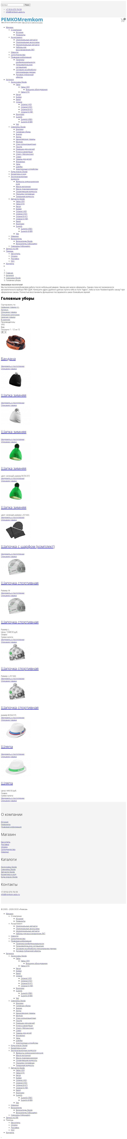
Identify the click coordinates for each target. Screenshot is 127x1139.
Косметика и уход (18, 174)
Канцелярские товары (25, 139)
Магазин (9, 27)
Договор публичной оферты (28, 951)
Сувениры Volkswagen (20, 246)
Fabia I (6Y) (25, 87)
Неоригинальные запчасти (27, 44)
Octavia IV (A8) (27, 112)
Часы (18, 164)
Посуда (19, 146)
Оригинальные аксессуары (27, 42)
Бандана (8, 358)
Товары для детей (24, 159)
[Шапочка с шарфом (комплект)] (16, 539)
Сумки (18, 156)
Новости (14, 52)
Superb (19, 117)
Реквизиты (20, 34)
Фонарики (20, 161)
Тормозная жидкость (25, 196)
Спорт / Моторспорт (25, 154)
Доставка (15, 258)
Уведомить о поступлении (12, 366)
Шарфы (19, 166)
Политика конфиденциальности (25, 60)
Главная (9, 273)
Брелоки (19, 129)
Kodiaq (19, 97)
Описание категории (10, 314)
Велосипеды (16, 238)
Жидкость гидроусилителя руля (29, 1053)
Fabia (18, 84)
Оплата (14, 256)
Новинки (15, 236)
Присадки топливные (25, 194)
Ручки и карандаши (24, 151)
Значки (19, 134)
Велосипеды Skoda (24, 241)
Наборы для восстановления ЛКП (25, 48)
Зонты (18, 136)
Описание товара (9, 312)
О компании (16, 29)
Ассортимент (16, 37)
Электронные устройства (27, 169)
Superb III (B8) (27, 121)
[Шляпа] (16, 739)
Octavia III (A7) (26, 109)
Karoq (18, 94)
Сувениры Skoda (18, 126)
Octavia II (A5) (26, 107)
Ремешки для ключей (25, 149)
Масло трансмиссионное (27, 189)
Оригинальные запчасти (26, 39)
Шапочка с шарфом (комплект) (28, 546)
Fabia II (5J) (25, 92)
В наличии (5, 319)
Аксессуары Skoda (19, 82)
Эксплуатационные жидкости (23, 1050)
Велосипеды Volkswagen (26, 243)
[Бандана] (16, 351)
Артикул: (4, 309)
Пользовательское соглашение (24, 65)
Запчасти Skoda (18, 199)
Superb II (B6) (26, 119)
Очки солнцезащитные (26, 144)
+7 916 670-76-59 (14, 9)
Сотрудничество (18, 54)
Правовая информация (21, 57)
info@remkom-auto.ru (15, 12)
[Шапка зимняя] (16, 387)
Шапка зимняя (13, 395)
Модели (19, 141)
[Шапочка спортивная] (16, 575)
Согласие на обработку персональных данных (26, 70)
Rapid (18, 99)
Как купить (15, 253)
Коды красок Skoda (19, 171)
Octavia (19, 102)
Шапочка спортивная (20, 582)
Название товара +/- (10, 307)
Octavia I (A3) (26, 104)
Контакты (10, 263)
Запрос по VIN (12, 248)
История (19, 32)
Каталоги (10, 79)
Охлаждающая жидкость (26, 191)
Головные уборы (23, 131)
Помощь (9, 251)
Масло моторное (23, 186)
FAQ (12, 261)
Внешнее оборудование (37, 89)
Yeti (17, 124)
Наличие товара (8, 317)
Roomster (20, 114)
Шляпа (7, 746)
